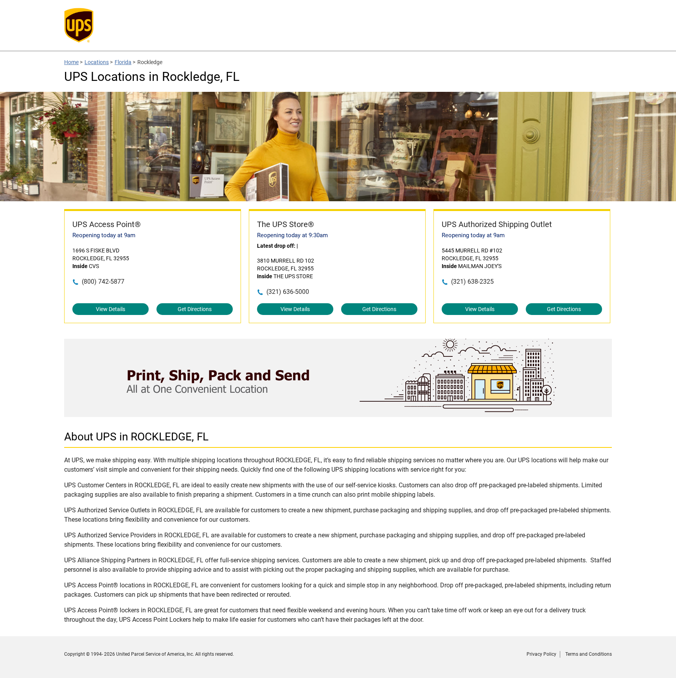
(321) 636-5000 (287, 291)
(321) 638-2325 (472, 281)
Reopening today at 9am (103, 235)
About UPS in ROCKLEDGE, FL (136, 436)
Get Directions (195, 309)
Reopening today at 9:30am (292, 235)
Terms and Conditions (588, 654)
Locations (96, 62)
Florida (123, 62)
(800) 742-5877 (103, 281)
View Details (110, 309)
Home (71, 62)
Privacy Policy (541, 654)
